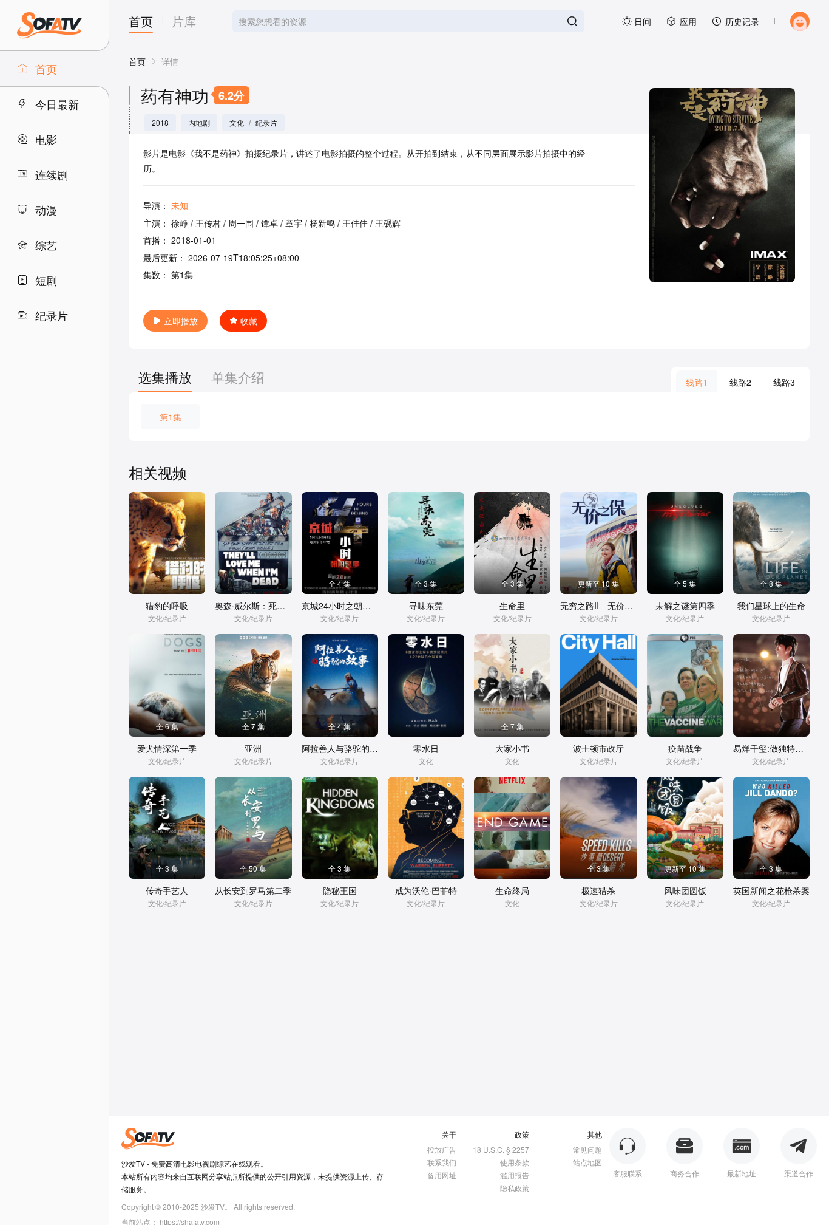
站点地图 (587, 1162)
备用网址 (441, 1175)
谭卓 (269, 223)
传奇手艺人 (167, 890)
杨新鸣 (322, 223)
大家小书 (512, 748)
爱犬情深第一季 (167, 748)
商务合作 (684, 1173)
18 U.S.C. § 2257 (501, 1149)
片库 (184, 22)
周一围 (241, 223)
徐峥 (179, 223)
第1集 (170, 417)
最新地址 (741, 1173)
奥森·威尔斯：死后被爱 (258, 605)
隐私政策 (514, 1187)
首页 (141, 22)
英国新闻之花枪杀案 (771, 890)
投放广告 (441, 1149)
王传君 (208, 223)
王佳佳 (355, 223)
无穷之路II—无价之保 (600, 605)
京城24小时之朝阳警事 (345, 605)
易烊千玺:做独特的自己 (777, 748)
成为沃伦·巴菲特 (426, 890)
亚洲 (253, 748)
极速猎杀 (598, 890)
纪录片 (266, 122)
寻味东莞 (426, 605)
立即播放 (181, 321)
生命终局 (512, 890)
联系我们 (441, 1162)
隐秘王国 (340, 890)
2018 (160, 122)
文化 (236, 122)
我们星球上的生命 (771, 605)
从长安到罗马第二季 (253, 890)
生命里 (512, 605)
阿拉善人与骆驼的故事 (344, 748)
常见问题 (587, 1149)
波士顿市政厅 (598, 748)
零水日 (426, 748)
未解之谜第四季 (685, 605)
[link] (137, 61)
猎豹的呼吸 (167, 605)
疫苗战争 (685, 748)
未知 (179, 205)
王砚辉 (388, 223)
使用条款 (514, 1162)
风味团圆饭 (685, 890)
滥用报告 (514, 1175)
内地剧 (199, 122)
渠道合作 (798, 1173)
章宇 (293, 223)
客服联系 (627, 1173)
